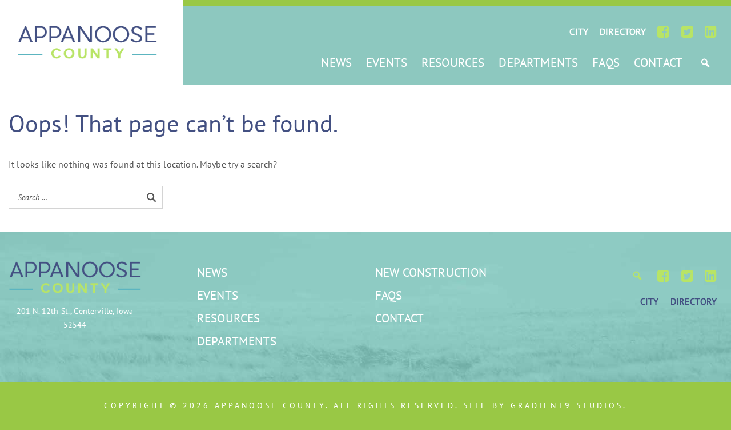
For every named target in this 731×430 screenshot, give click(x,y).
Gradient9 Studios (567, 405)
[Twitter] (687, 31)
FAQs (606, 62)
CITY (578, 31)
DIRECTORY (623, 31)
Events (386, 62)
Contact (658, 62)
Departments (538, 62)
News (336, 62)
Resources (452, 62)
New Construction (431, 272)
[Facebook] (663, 31)
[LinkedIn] (710, 31)
